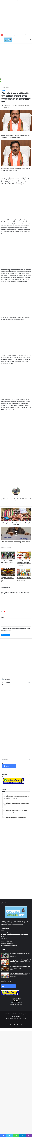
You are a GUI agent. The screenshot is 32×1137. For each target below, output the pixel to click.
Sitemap (21, 1021)
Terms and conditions (14, 1021)
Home (4, 87)
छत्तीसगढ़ (8, 87)
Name (3, 611)
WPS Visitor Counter (18, 1004)
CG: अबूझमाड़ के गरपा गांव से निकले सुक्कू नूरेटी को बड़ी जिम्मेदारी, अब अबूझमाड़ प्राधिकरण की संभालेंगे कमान (24, 562)
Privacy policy (17, 1018)
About (7, 1018)
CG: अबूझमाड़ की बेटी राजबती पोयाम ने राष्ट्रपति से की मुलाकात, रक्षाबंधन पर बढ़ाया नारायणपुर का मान (24, 579)
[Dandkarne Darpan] (8, 39)
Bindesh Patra (6, 105)
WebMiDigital (17, 1016)
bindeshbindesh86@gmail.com (10, 945)
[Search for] (30, 40)
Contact (11, 1018)
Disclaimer (24, 1018)
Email (3, 617)
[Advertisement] (16, 18)
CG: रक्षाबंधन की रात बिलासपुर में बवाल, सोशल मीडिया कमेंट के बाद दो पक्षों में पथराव (7, 579)
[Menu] (2, 40)
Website (3, 622)
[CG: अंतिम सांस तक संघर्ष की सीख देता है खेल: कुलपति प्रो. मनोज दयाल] (8, 556)
